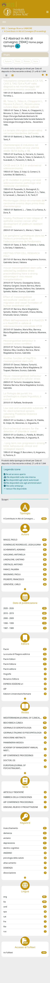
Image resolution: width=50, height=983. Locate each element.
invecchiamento (24, 828)
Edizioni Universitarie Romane (24, 693)
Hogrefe (24, 674)
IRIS (3, 28)
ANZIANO (24, 853)
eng (24, 896)
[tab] (6, 75)
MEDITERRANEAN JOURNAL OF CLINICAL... (24, 717)
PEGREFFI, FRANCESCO (24, 579)
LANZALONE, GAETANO (24, 559)
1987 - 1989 (24, 628)
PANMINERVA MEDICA (24, 742)
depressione (24, 843)
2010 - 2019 (24, 613)
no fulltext (24, 952)
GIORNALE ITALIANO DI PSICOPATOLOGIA (24, 732)
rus (24, 931)
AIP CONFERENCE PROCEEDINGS (24, 755)
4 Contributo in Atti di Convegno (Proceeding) (25, 31)
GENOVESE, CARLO (24, 584)
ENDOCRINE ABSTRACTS (24, 737)
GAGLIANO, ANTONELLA (24, 554)
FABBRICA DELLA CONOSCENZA (24, 797)
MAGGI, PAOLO (24, 539)
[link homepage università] (15, 12)
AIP (24, 689)
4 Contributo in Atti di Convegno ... (24, 518)
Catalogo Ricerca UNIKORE (20, 28)
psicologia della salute (24, 858)
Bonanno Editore (24, 679)
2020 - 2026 (24, 608)
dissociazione (24, 872)
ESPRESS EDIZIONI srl (24, 684)
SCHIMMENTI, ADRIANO (24, 549)
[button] (25, 589)
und (24, 906)
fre (24, 921)
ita (24, 901)
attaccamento (24, 863)
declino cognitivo (24, 848)
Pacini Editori (24, 659)
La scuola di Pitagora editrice (24, 654)
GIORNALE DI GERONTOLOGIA (24, 727)
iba (24, 926)
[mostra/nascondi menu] (47, 12)
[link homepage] (8, 4)
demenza (24, 833)
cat (24, 916)
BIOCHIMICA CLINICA (24, 722)
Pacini (24, 649)
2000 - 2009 (24, 618)
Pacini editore (24, 669)
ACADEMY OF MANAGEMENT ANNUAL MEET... (24, 749)
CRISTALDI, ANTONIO (24, 564)
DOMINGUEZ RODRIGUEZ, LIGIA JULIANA (24, 544)
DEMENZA (24, 867)
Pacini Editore (24, 664)
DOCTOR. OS (24, 760)
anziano (24, 838)
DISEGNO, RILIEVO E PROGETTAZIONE (24, 807)
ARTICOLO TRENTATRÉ (24, 792)
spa (24, 911)
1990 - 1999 (24, 623)
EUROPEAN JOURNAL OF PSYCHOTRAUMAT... (24, 767)
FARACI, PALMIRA (24, 569)
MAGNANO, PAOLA (24, 574)
